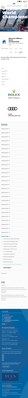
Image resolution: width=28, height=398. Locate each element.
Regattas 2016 (4, 168)
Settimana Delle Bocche (8, 256)
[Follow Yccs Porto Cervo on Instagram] (18, 1)
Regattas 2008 (4, 200)
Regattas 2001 (4, 228)
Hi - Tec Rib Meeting (7, 251)
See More (3, 273)
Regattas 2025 (4, 132)
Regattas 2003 (4, 220)
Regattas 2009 (4, 196)
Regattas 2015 (4, 172)
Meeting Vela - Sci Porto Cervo (10, 249)
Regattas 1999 (4, 236)
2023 (3, 356)
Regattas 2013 (4, 180)
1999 (21, 52)
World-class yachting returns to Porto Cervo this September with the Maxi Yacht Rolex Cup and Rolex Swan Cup (14, 289)
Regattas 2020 (4, 152)
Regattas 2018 (4, 160)
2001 (11, 52)
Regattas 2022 (4, 144)
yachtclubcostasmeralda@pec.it (11, 320)
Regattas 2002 (4, 224)
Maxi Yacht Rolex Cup (8, 261)
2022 (3, 357)
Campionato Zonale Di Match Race (11, 238)
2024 (3, 354)
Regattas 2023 (4, 140)
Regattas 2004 (4, 216)
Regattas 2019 (4, 156)
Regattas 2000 (4, 232)
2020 (3, 360)
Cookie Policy (9, 385)
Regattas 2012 (4, 184)
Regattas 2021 (4, 148)
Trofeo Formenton (7, 259)
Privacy (3, 385)
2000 (16, 52)
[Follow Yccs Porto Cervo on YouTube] (19, 1)
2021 (3, 358)
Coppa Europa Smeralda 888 (9, 246)
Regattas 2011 (4, 188)
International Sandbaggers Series (10, 241)
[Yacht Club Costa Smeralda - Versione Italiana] (24, 1)
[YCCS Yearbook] (10, 376)
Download (6, 366)
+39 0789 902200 (7, 317)
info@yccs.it (8, 318)
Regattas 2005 (4, 212)
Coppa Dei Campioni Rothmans (10, 243)
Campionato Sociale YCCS (9, 254)
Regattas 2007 (4, 204)
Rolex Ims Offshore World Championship (12, 264)
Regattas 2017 (4, 164)
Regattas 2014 (4, 176)
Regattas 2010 (4, 192)
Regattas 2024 (4, 136)
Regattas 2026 (4, 128)
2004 (11, 48)
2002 (21, 48)
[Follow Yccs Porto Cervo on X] (21, 1)
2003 (16, 48)
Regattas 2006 (4, 208)
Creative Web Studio (12, 386)
